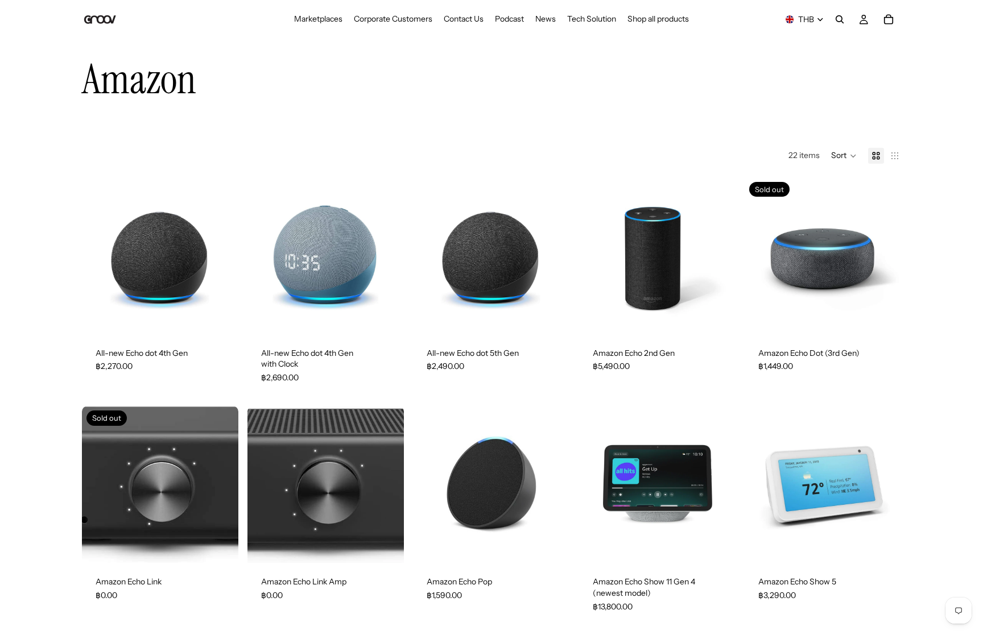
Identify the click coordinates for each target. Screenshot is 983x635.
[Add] (718, 316)
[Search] (839, 19)
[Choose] (220, 316)
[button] (844, 155)
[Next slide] (221, 255)
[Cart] (888, 19)
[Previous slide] (99, 255)
